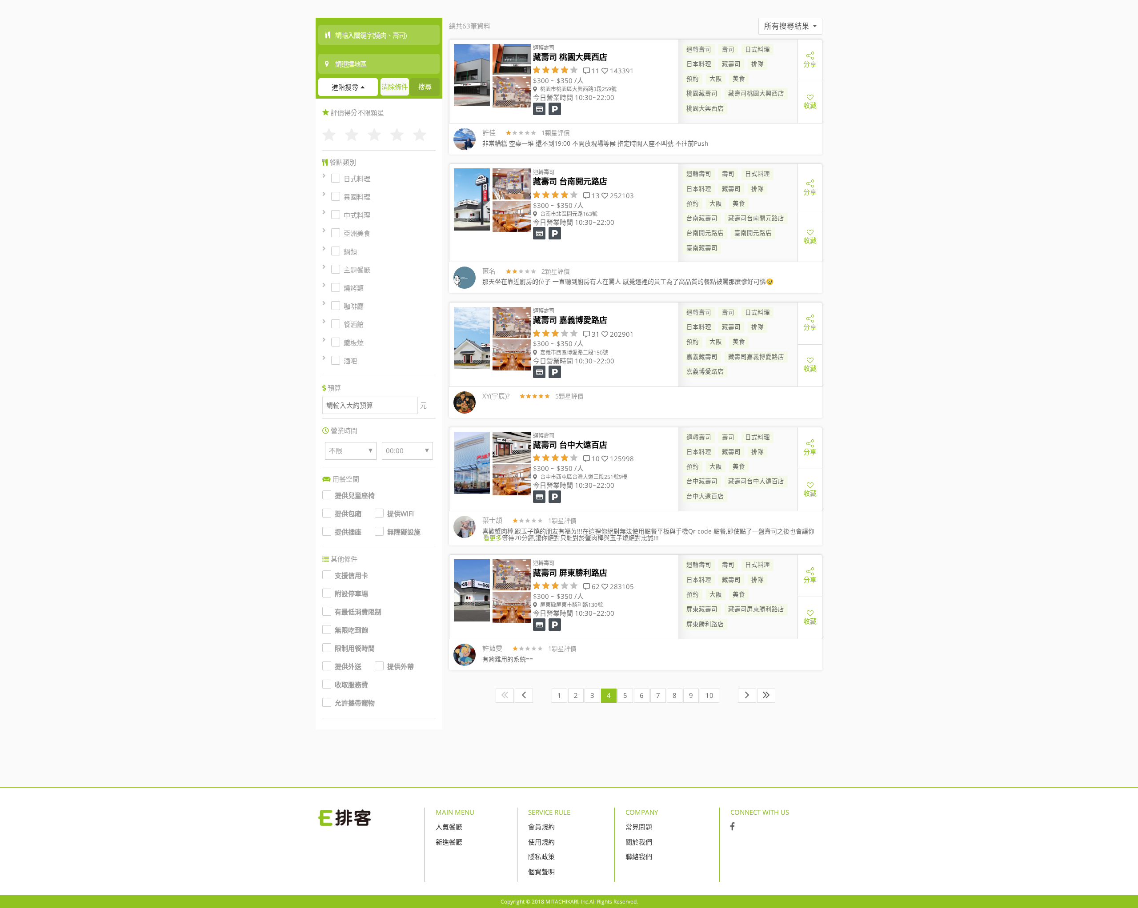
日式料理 (757, 49)
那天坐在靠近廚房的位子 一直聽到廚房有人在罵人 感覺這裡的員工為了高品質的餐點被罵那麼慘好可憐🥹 (627, 281)
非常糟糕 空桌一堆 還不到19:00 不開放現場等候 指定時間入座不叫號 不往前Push (595, 143)
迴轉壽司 (698, 49)
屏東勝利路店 (705, 624)
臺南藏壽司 (701, 248)
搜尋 (425, 86)
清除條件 (394, 86)
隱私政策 (541, 856)
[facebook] (732, 826)
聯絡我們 (638, 856)
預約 (692, 79)
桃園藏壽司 (701, 93)
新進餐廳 (449, 841)
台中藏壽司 (701, 481)
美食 (739, 79)
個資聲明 (541, 871)
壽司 (728, 49)
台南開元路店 (705, 233)
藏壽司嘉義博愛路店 (756, 357)
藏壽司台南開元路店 (756, 218)
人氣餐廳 (449, 826)
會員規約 (541, 826)
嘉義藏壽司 (701, 357)
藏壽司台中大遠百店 (756, 481)
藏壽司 (731, 64)
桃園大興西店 (705, 108)
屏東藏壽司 (701, 609)
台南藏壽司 (701, 218)
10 (709, 695)
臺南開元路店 (753, 233)
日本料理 (698, 64)
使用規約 (541, 841)
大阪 (715, 79)
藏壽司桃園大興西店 (756, 93)
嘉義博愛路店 (705, 371)
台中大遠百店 (705, 496)
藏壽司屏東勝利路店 (756, 609)
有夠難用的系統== (507, 659)
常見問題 (638, 826)
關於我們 (638, 841)
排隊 (757, 64)
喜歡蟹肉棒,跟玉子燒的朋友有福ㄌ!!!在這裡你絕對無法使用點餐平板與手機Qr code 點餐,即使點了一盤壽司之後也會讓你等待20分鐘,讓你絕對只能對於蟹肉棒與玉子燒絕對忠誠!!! (648, 534)
